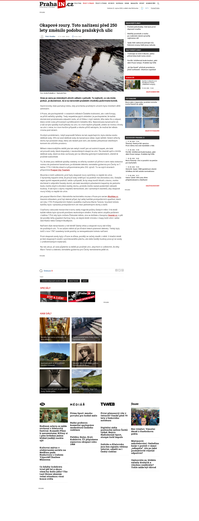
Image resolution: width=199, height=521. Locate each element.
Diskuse (48, 270)
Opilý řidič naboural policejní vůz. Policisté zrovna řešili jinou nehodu (141, 44)
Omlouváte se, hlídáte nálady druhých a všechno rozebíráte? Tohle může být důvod (143, 464)
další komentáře (152, 92)
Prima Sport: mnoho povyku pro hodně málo (83, 414)
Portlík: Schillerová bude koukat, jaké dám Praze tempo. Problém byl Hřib (142, 61)
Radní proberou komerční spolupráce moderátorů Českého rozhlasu (82, 426)
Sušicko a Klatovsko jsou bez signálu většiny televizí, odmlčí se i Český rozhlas (114, 448)
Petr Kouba (50, 36)
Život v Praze (88, 3)
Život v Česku (101, 3)
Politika (77, 3)
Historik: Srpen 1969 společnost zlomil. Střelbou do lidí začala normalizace (141, 170)
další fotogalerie (152, 131)
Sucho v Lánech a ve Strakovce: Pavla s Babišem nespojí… (149, 82)
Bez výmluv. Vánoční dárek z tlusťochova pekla (143, 431)
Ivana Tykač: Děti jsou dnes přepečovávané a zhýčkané (137, 178)
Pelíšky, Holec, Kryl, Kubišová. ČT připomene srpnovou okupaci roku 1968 (84, 441)
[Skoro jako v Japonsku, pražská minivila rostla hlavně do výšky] (133, 111)
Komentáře (150, 3)
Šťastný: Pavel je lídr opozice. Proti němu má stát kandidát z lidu (140, 144)
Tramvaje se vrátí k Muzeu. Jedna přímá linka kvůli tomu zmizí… (140, 55)
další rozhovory (152, 186)
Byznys (111, 3)
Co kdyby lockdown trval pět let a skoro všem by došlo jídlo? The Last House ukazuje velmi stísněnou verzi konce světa (53, 472)
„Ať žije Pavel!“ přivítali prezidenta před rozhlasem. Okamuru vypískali (141, 68)
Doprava (119, 3)
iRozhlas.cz (113, 196)
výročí (85, 281)
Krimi (127, 3)
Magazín (134, 3)
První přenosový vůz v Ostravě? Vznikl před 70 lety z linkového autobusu (114, 417)
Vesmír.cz (112, 215)
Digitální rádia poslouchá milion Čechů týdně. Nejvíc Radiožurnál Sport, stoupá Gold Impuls (114, 432)
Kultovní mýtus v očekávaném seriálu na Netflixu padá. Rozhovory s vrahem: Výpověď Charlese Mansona (53, 453)
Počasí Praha (155, 8)
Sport (141, 3)
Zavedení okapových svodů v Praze (53, 281)
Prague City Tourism (60, 170)
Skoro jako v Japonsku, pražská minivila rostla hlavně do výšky (141, 103)
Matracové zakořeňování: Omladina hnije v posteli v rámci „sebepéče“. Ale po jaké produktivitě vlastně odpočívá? (145, 446)
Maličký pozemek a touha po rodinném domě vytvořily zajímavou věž (138, 35)
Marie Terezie (73, 281)
